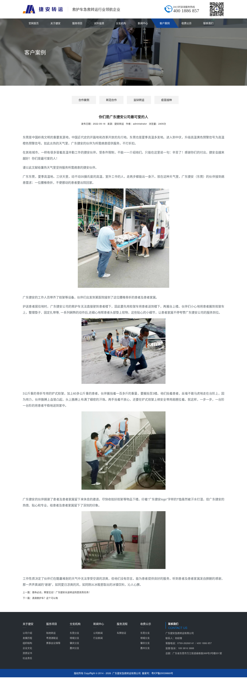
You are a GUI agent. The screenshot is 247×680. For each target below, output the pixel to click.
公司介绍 (27, 632)
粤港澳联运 (52, 638)
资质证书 (27, 653)
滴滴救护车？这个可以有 (45, 598)
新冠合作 (111, 100)
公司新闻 (98, 632)
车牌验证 (121, 632)
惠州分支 (74, 648)
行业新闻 (98, 638)
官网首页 (34, 23)
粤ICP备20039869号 (162, 673)
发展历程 (27, 638)
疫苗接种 (166, 100)
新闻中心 (143, 23)
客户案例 (165, 23)
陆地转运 (51, 632)
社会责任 (27, 658)
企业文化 (27, 648)
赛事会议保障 (53, 643)
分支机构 (121, 23)
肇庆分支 (74, 643)
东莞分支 (74, 632)
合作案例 (83, 100)
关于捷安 (55, 23)
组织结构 (27, 643)
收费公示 (186, 23)
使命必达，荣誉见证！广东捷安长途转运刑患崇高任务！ (61, 592)
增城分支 (74, 638)
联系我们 (208, 23)
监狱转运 (139, 100)
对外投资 (99, 23)
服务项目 (77, 23)
